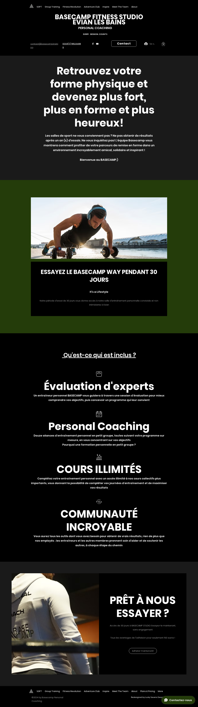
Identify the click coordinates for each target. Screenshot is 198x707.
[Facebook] (92, 43)
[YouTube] (97, 43)
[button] (120, 7)
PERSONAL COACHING (95, 28)
